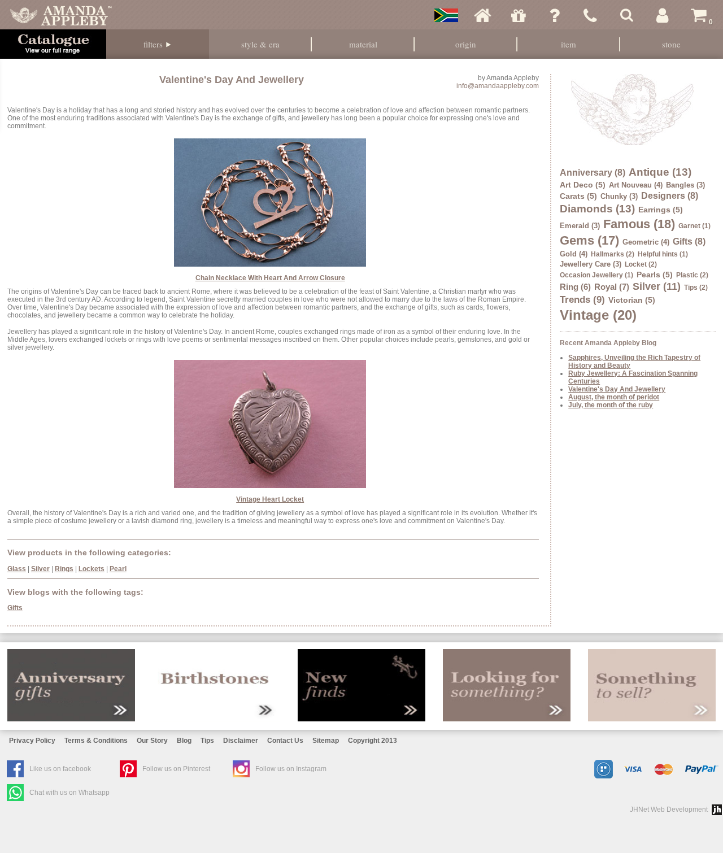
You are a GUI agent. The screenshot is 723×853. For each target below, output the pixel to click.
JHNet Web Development (669, 809)
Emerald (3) (580, 225)
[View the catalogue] (53, 44)
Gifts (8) (689, 241)
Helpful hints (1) (663, 254)
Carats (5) (578, 196)
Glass (16, 569)
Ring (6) (575, 286)
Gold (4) (573, 254)
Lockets (91, 569)
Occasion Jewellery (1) (596, 275)
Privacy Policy (32, 741)
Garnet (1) (694, 226)
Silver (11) (657, 286)
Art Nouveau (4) (636, 185)
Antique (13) (660, 172)
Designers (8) (669, 196)
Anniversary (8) (592, 172)
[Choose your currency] (446, 15)
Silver (40, 569)
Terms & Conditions (96, 741)
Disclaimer (240, 741)
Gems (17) (589, 240)
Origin (465, 44)
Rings (64, 569)
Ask (555, 15)
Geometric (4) (645, 242)
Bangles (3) (685, 185)
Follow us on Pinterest (176, 769)
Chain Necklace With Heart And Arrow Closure (270, 278)
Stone (671, 44)
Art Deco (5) (583, 184)
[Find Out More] (71, 685)
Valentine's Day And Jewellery (616, 389)
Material (363, 44)
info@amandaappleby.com (497, 86)
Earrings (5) (660, 209)
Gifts (15, 608)
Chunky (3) (619, 196)
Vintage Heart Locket (270, 499)
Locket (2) (641, 264)
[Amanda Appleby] (61, 15)
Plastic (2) (692, 275)
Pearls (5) (655, 274)
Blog (184, 741)
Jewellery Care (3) (590, 264)
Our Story (152, 741)
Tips (207, 741)
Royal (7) (611, 286)
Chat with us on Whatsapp (69, 793)
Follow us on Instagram (290, 769)
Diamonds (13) (597, 209)
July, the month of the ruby (610, 405)
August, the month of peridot (613, 397)
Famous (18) (639, 224)
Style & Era (260, 44)
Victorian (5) (631, 299)
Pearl (118, 569)
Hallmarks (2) (612, 254)
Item (568, 44)
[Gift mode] (518, 15)
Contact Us (285, 741)
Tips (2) (696, 287)
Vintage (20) (598, 315)
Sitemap (325, 741)
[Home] (482, 15)
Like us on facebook (60, 769)
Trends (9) (582, 299)
